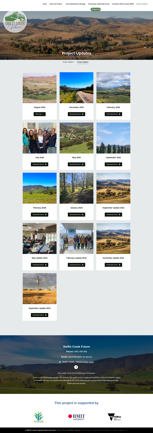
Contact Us (96, 9)
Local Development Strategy (75, 4)
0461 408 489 (80, 351)
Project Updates (82, 62)
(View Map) (88, 362)
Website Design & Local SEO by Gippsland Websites (96, 430)
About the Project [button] (55, 4)
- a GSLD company (120, 430)
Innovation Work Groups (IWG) (123, 4)
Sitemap (77, 430)
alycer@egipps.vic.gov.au (80, 357)
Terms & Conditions (68, 430)
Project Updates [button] (142, 4)
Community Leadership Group (98, 4)
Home (45, 4)
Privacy (59, 430)
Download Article (76, 114)
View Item (39, 114)
